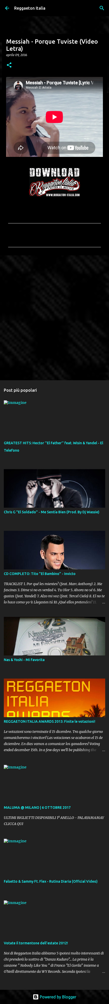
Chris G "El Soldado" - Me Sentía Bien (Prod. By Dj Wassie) (51, 512)
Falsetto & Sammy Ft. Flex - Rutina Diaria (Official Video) (51, 881)
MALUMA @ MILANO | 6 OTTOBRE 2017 (37, 807)
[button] (9, 65)
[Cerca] (102, 8)
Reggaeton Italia (29, 8)
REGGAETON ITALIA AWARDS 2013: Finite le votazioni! (49, 721)
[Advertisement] (54, 317)
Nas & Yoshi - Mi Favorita (24, 660)
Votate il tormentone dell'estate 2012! (36, 943)
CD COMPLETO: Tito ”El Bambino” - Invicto (40, 574)
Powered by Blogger (57, 997)
